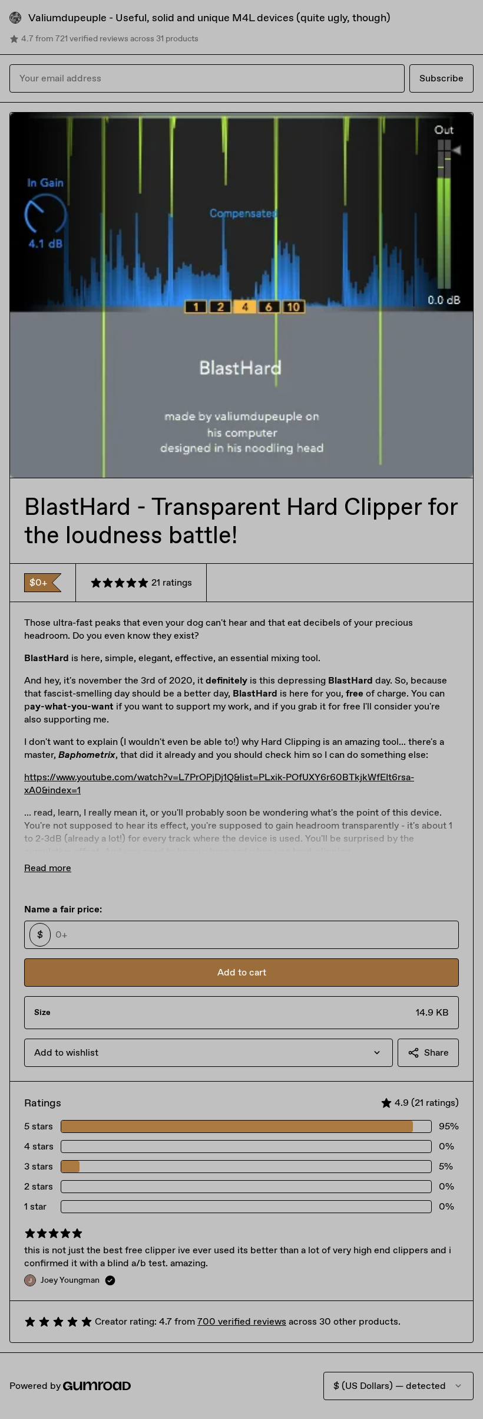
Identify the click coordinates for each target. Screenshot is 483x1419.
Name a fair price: (63, 909)
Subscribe (441, 78)
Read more (47, 867)
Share (436, 1052)
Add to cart (241, 972)
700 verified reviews (241, 1321)
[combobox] (208, 1053)
